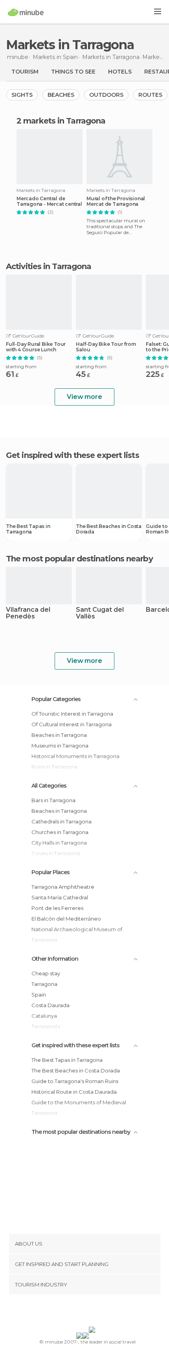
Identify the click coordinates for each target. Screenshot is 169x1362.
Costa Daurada (50, 1005)
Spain (38, 994)
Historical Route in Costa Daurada (74, 1092)
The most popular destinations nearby (79, 559)
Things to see (73, 71)
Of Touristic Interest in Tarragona (72, 714)
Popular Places (50, 872)
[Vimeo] (93, 1312)
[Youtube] (103, 1312)
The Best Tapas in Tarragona (28, 529)
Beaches (61, 94)
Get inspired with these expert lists (75, 1045)
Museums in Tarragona (59, 745)
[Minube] (26, 12)
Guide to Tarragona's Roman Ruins (74, 1081)
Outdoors (106, 94)
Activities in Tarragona (48, 266)
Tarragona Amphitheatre (62, 887)
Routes (150, 94)
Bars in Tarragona (53, 800)
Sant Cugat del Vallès (100, 613)
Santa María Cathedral (59, 897)
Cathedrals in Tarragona (61, 821)
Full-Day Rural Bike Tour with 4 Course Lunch (36, 346)
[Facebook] (72, 1312)
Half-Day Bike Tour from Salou (106, 346)
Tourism (25, 71)
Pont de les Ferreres (57, 908)
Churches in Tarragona (59, 832)
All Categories (48, 785)
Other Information (54, 958)
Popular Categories (56, 699)
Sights (22, 94)
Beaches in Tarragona (59, 735)
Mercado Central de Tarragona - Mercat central (49, 201)
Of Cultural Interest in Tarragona (71, 724)
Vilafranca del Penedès (28, 613)
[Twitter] (82, 1312)
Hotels (120, 71)
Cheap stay (45, 973)
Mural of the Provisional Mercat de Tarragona (115, 201)
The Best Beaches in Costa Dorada (108, 529)
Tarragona (44, 984)
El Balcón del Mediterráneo (66, 918)
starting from (21, 366)
